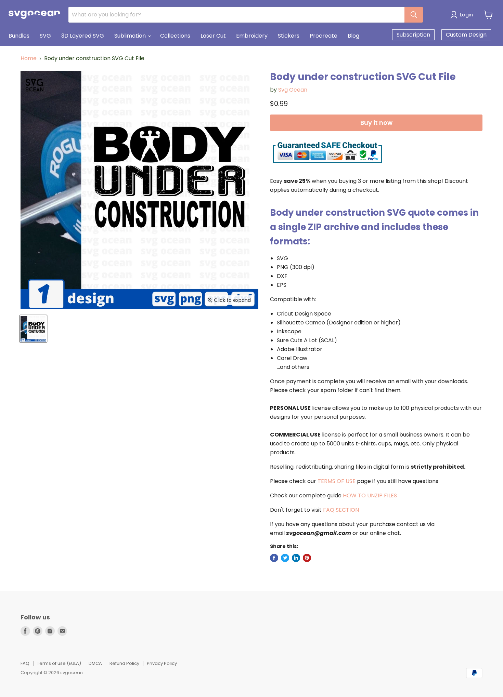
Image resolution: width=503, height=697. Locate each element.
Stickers (288, 36)
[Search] (413, 15)
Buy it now (376, 122)
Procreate (323, 36)
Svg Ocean (292, 90)
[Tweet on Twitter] (285, 558)
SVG (45, 36)
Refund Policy (124, 663)
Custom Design (466, 35)
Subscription (413, 35)
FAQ (25, 663)
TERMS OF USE (337, 481)
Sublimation (130, 36)
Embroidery (252, 36)
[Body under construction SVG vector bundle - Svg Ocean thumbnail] (33, 328)
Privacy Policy (162, 663)
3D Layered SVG (82, 36)
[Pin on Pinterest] (307, 558)
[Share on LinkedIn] (296, 558)
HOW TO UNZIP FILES (370, 495)
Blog (353, 36)
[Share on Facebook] (274, 558)
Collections (175, 36)
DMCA (95, 663)
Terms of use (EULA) (59, 663)
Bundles (19, 36)
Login (466, 14)
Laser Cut (213, 36)
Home (29, 58)
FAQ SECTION (341, 510)
